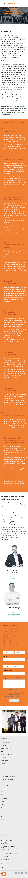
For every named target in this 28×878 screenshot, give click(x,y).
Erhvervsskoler (4, 760)
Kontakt (3, 807)
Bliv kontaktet (4, 863)
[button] (4, 874)
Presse (2, 801)
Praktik (2, 817)
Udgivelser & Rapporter (7, 779)
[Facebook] (15, 873)
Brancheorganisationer (6, 754)
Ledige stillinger (5, 813)
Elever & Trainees (5, 742)
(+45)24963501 (14, 612)
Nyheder (3, 804)
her (21, 106)
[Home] (8, 4)
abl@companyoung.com (14, 614)
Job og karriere (4, 810)
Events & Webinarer (6, 785)
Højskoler (3, 766)
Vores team (4, 798)
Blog (2, 782)
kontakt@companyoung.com (8, 860)
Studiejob (3, 820)
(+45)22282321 (14, 575)
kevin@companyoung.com (14, 577)
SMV (2, 751)
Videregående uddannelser (8, 769)
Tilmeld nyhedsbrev (6, 865)
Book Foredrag (5, 788)
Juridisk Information (6, 826)
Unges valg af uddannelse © (8, 776)
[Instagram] (18, 873)
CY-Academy (4, 791)
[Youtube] (22, 873)
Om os (2, 794)
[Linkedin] (25, 873)
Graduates (3, 745)
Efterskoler (3, 757)
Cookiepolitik (4, 829)
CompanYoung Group (6, 823)
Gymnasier (3, 763)
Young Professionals (6, 748)
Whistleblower (4, 835)
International (4, 832)
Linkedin (14, 578)
